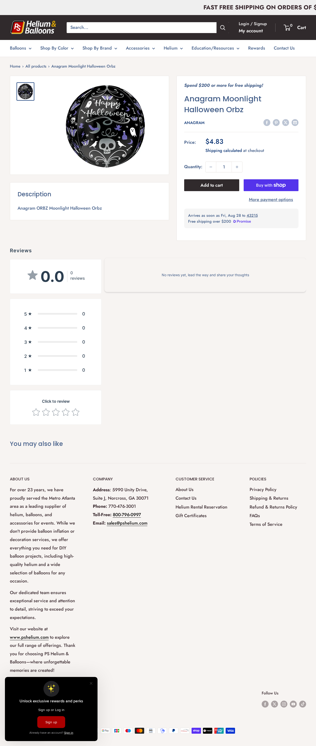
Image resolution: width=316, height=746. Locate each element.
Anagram (194, 123)
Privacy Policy (263, 489)
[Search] (223, 27)
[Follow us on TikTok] (302, 704)
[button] (55, 314)
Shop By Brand (97, 48)
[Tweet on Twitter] (285, 122)
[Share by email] (295, 122)
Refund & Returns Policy (273, 507)
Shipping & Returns (269, 498)
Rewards (256, 48)
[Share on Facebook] (266, 122)
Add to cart (211, 185)
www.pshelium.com (29, 637)
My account (251, 30)
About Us (185, 489)
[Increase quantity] (237, 167)
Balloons (18, 48)
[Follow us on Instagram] (283, 704)
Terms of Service (266, 524)
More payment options (271, 199)
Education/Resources (213, 48)
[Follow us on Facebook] (265, 704)
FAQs (255, 515)
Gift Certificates (191, 515)
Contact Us (284, 48)
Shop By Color (54, 48)
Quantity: (193, 167)
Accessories (138, 48)
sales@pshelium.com (127, 523)
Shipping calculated (223, 150)
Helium (171, 48)
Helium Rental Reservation (201, 507)
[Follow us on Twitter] (274, 704)
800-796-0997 (127, 514)
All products (35, 66)
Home (15, 66)
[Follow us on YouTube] (293, 704)
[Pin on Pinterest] (276, 122)
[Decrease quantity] (211, 167)
